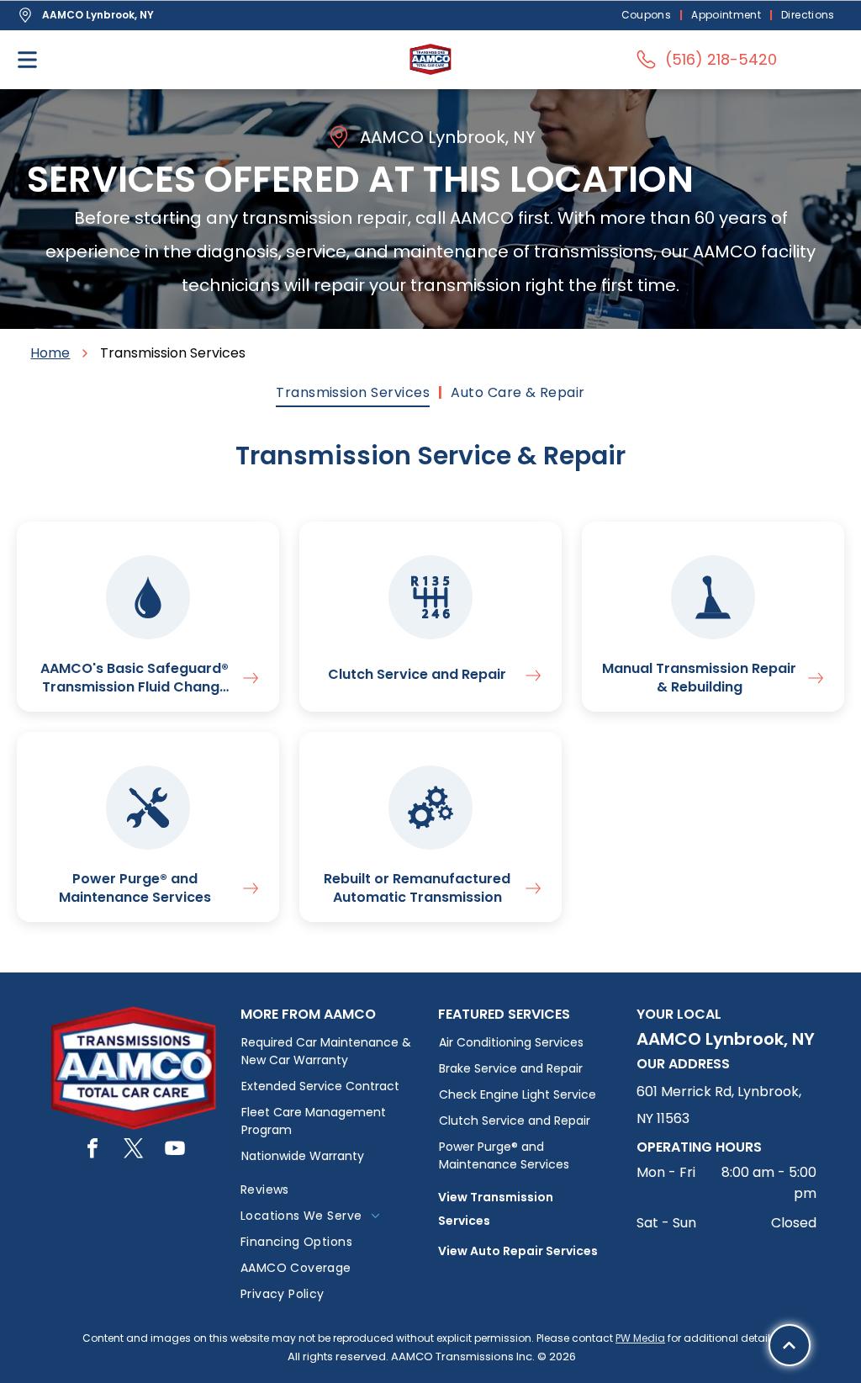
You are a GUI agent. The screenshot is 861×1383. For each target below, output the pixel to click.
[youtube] (174, 1150)
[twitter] (133, 1150)
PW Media (640, 1338)
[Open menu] (27, 59)
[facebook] (92, 1150)
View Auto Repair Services (518, 1251)
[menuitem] (648, 15)
